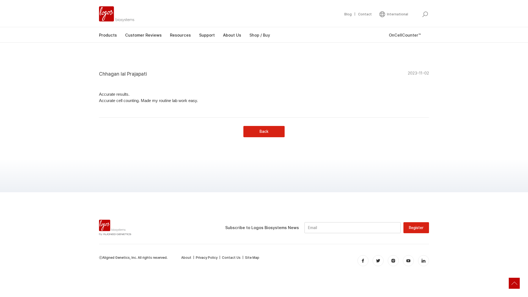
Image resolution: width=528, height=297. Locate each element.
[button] (393, 14)
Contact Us (231, 258)
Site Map (252, 258)
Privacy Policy (207, 258)
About (186, 258)
